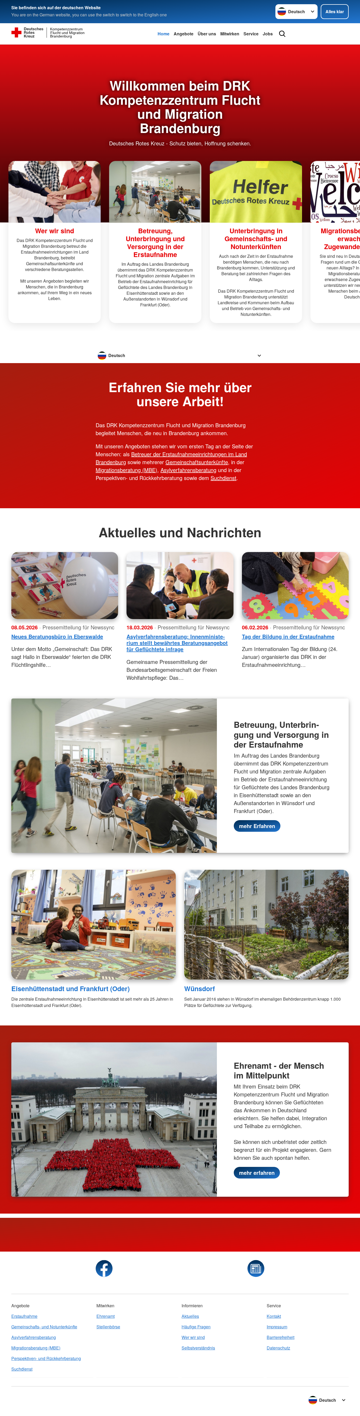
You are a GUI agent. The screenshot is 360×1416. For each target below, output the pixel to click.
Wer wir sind (193, 1337)
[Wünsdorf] (266, 925)
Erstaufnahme (24, 1316)
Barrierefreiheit (280, 1337)
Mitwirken (229, 34)
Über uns (207, 34)
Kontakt (274, 1316)
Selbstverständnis (198, 1348)
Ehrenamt (105, 1316)
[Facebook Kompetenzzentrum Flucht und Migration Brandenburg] (104, 1268)
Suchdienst (223, 478)
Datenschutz (278, 1348)
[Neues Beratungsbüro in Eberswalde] (64, 585)
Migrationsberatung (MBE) (126, 470)
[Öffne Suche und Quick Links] (282, 34)
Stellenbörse (108, 1327)
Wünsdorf (199, 988)
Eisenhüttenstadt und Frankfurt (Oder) (70, 988)
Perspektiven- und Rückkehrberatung (46, 1358)
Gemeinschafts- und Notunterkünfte (44, 1327)
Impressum (277, 1327)
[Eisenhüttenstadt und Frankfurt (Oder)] (93, 925)
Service (251, 34)
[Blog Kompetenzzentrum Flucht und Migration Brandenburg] (255, 1268)
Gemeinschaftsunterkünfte (197, 462)
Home (163, 34)
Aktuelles (190, 1316)
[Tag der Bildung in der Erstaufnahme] (295, 585)
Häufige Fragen (196, 1327)
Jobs (268, 34)
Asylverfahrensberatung (188, 470)
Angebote (183, 34)
